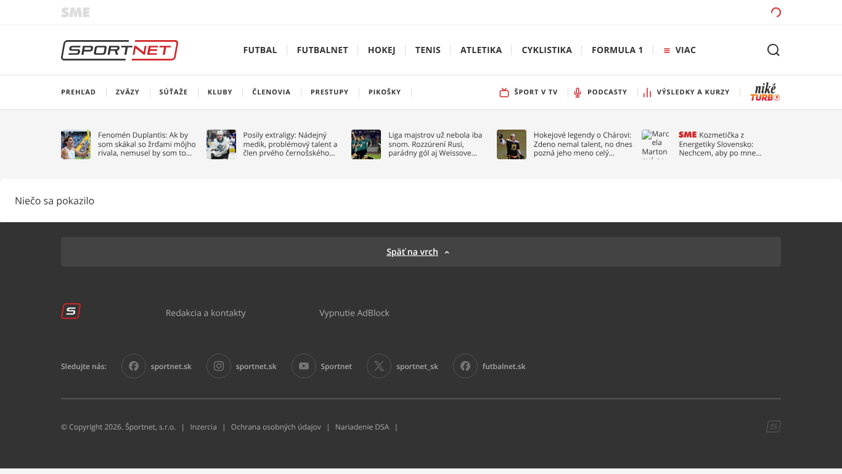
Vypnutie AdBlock (354, 312)
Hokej (382, 50)
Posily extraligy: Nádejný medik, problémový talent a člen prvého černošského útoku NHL (290, 144)
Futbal (260, 50)
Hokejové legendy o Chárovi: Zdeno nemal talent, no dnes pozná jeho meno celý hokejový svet (583, 144)
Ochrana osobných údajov (276, 427)
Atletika (481, 50)
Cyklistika (546, 50)
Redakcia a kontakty (206, 312)
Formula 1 (618, 50)
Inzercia (203, 427)
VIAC (686, 50)
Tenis (428, 50)
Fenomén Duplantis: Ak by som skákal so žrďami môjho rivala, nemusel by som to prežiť (147, 144)
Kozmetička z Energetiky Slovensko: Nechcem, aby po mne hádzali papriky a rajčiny (720, 144)
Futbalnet (322, 50)
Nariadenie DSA (362, 427)
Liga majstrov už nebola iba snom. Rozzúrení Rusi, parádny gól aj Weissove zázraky (435, 144)
